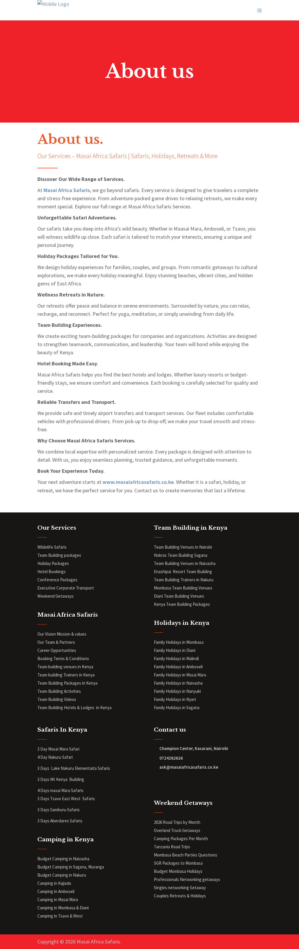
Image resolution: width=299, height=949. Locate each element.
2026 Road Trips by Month (177, 822)
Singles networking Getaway (180, 887)
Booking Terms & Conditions (63, 658)
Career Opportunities (56, 650)
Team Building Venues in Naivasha (184, 563)
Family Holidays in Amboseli (179, 666)
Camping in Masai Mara (57, 899)
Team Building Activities (59, 691)
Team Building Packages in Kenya (67, 683)
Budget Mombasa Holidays (178, 871)
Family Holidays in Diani (174, 650)
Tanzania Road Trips (172, 846)
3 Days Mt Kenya (52, 779)
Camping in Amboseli (55, 891)
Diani (159, 596)
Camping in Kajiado (54, 883)
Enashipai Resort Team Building (183, 571)
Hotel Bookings (51, 571)
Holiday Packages (53, 563)
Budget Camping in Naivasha (63, 858)
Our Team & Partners (56, 642)
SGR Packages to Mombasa (178, 863)
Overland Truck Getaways (177, 830)
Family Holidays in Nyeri (175, 699)
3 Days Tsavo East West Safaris (66, 798)
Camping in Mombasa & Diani (63, 907)
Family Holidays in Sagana (176, 707)
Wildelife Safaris (52, 547)
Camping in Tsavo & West (60, 916)
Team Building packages (59, 555)
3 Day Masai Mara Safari (58, 749)
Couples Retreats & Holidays (180, 896)
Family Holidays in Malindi (177, 658)
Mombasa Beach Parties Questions (185, 855)
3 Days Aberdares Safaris (60, 821)
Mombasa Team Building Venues (183, 588)
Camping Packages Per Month (181, 838)
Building (76, 779)
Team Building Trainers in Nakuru (183, 579)
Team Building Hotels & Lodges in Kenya (74, 707)
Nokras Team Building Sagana (180, 555)
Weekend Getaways (55, 596)
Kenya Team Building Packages (182, 604)
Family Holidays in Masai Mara (180, 675)
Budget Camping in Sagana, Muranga (70, 867)
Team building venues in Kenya (65, 666)
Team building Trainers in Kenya (66, 675)
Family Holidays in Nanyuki (177, 691)
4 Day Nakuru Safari (55, 757)
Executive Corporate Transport (65, 588)
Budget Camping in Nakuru (61, 875)
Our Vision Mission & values (61, 634)
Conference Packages (57, 579)
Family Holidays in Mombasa (179, 642)
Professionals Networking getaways (187, 879)
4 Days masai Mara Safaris (60, 790)
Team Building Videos (56, 699)
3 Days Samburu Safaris (58, 809)
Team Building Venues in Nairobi (183, 547)
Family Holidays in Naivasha (178, 683)
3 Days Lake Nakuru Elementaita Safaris (73, 768)
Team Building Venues (184, 596)
